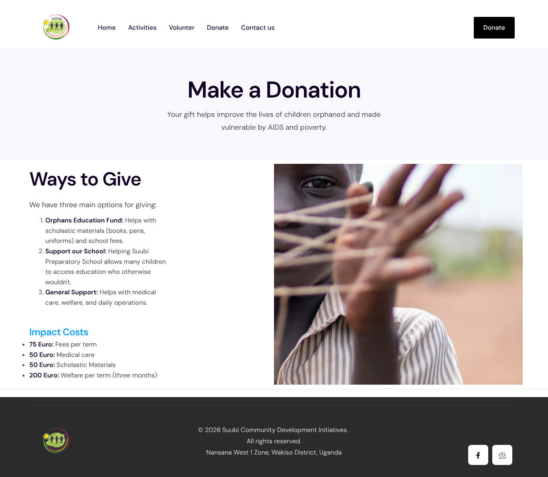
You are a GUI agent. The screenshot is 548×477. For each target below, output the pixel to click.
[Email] (502, 455)
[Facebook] (478, 455)
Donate (218, 27)
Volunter (182, 27)
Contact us (257, 27)
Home (107, 27)
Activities (142, 27)
